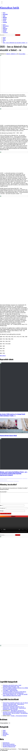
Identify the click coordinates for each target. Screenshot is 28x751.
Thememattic (4, 750)
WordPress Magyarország (9, 746)
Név (1, 505)
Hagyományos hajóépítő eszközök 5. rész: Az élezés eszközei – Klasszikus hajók (15, 703)
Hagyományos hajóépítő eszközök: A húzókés (13, 704)
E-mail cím (3, 508)
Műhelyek (5, 17)
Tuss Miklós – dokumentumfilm (10, 690)
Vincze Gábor (22, 54)
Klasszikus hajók (9, 7)
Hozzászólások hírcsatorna (9, 745)
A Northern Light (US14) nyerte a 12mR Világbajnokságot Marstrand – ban (12, 686)
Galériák (4, 19)
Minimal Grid (25, 749)
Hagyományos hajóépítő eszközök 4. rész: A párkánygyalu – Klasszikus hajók (13, 707)
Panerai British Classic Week (8, 435)
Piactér (4, 20)
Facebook (5, 22)
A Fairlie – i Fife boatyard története (19, 715)
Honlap (1, 511)
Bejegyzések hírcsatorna (8, 744)
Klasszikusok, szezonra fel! (17, 710)
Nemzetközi (5, 14)
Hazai (4, 12)
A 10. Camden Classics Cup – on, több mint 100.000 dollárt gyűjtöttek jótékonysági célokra (15, 695)
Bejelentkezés (6, 742)
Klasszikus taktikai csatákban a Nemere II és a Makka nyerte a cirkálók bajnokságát (15, 688)
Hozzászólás (3, 491)
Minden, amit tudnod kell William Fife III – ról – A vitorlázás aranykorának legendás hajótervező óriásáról (14, 473)
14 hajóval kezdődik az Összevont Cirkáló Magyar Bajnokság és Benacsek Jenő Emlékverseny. (14, 692)
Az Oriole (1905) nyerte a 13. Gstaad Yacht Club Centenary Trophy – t (12, 414)
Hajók (4, 16)
